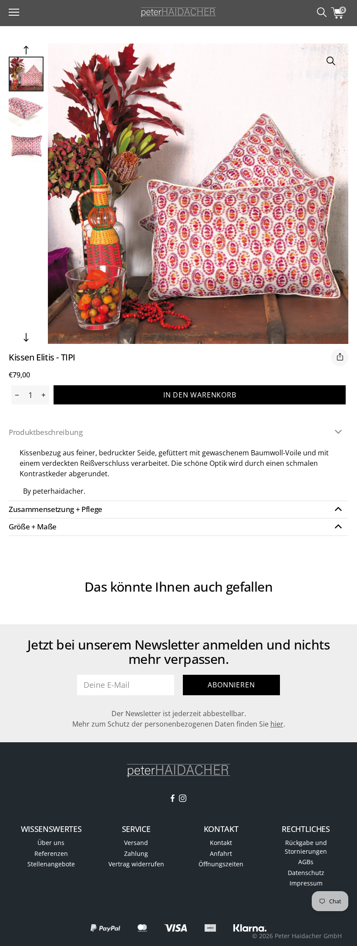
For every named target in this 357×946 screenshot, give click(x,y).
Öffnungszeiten (221, 864)
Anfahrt (221, 853)
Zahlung (136, 853)
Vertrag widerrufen (136, 864)
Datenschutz (306, 873)
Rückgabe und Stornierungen (306, 846)
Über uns (50, 842)
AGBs (305, 862)
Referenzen (51, 853)
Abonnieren (231, 685)
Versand (136, 842)
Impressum (306, 883)
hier (276, 724)
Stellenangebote (51, 864)
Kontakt (221, 842)
